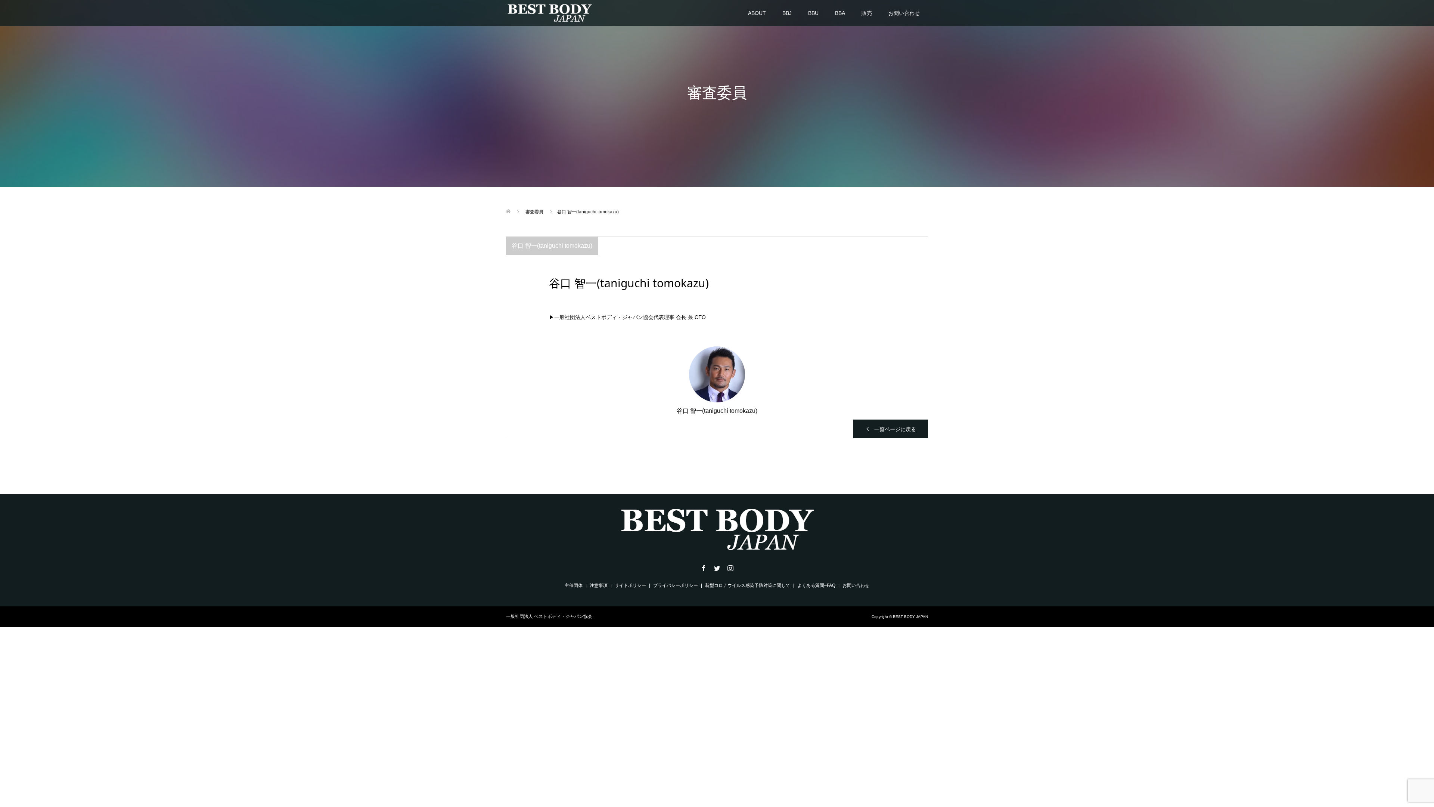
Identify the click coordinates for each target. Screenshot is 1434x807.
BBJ (787, 13)
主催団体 (574, 585)
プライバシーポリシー (675, 585)
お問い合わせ (904, 13)
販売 (867, 13)
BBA (840, 13)
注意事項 (599, 585)
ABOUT (757, 13)
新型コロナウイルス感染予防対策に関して (747, 585)
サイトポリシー (630, 585)
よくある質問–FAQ (816, 585)
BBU (813, 13)
